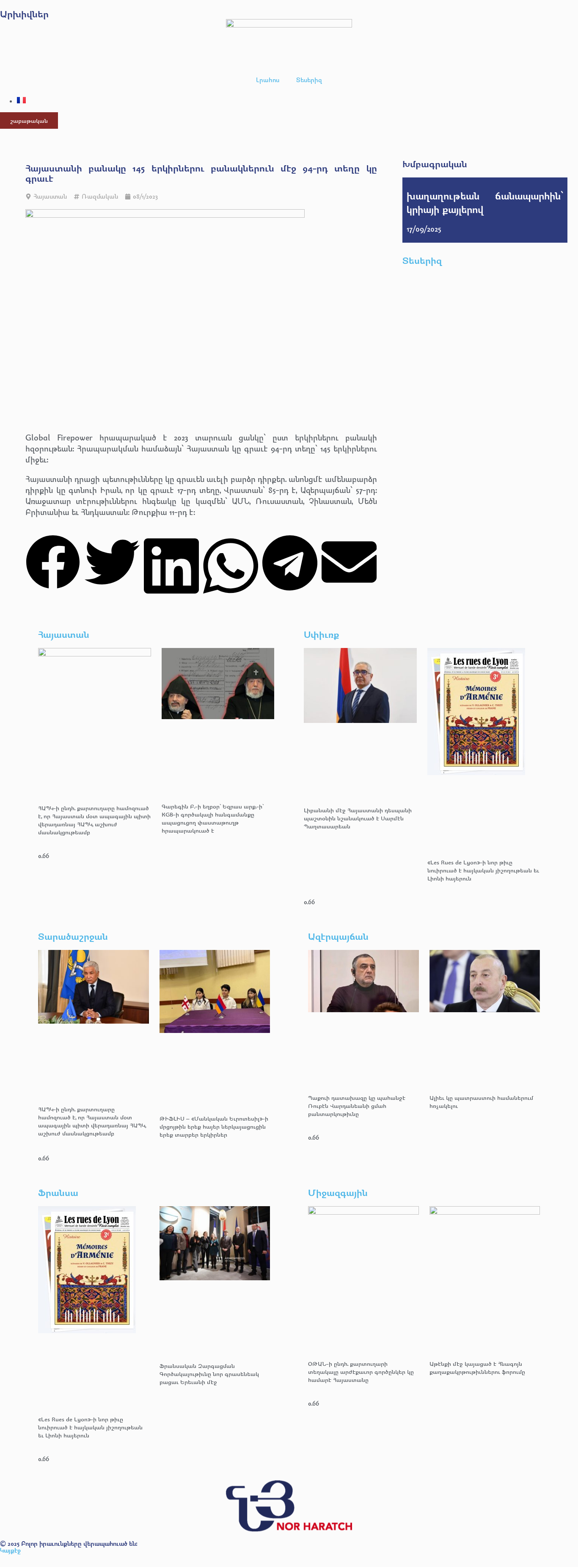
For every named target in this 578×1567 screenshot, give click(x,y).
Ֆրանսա (58, 1192)
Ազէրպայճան (338, 936)
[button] (52, 563)
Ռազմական (100, 196)
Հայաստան (50, 196)
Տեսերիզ (309, 79)
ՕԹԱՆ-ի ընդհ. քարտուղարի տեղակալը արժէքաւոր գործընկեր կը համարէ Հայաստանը (361, 1371)
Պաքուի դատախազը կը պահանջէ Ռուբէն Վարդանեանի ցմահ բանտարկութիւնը (356, 1106)
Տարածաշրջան (73, 936)
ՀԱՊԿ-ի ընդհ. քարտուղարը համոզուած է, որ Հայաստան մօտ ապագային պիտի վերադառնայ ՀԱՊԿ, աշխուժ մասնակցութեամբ (94, 820)
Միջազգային (338, 1192)
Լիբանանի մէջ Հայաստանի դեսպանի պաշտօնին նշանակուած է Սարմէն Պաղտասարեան (358, 818)
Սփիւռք (321, 634)
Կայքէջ (10, 1550)
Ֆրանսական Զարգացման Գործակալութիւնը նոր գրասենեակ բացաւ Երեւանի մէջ (209, 1374)
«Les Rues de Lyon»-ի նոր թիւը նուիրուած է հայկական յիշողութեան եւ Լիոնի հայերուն (483, 870)
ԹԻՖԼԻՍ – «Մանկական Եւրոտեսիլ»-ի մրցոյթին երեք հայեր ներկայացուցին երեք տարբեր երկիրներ (214, 1126)
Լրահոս (267, 79)
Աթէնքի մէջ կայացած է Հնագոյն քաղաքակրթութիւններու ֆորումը (477, 1367)
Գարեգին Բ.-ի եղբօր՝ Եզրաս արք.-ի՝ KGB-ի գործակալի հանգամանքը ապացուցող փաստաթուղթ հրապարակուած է (213, 818)
